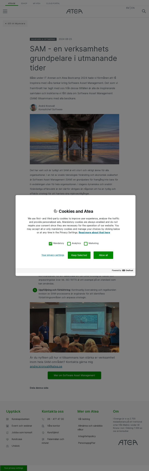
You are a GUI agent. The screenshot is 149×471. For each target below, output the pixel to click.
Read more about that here (94, 232)
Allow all (103, 255)
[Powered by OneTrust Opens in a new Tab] (123, 271)
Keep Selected (79, 255)
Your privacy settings (52, 254)
